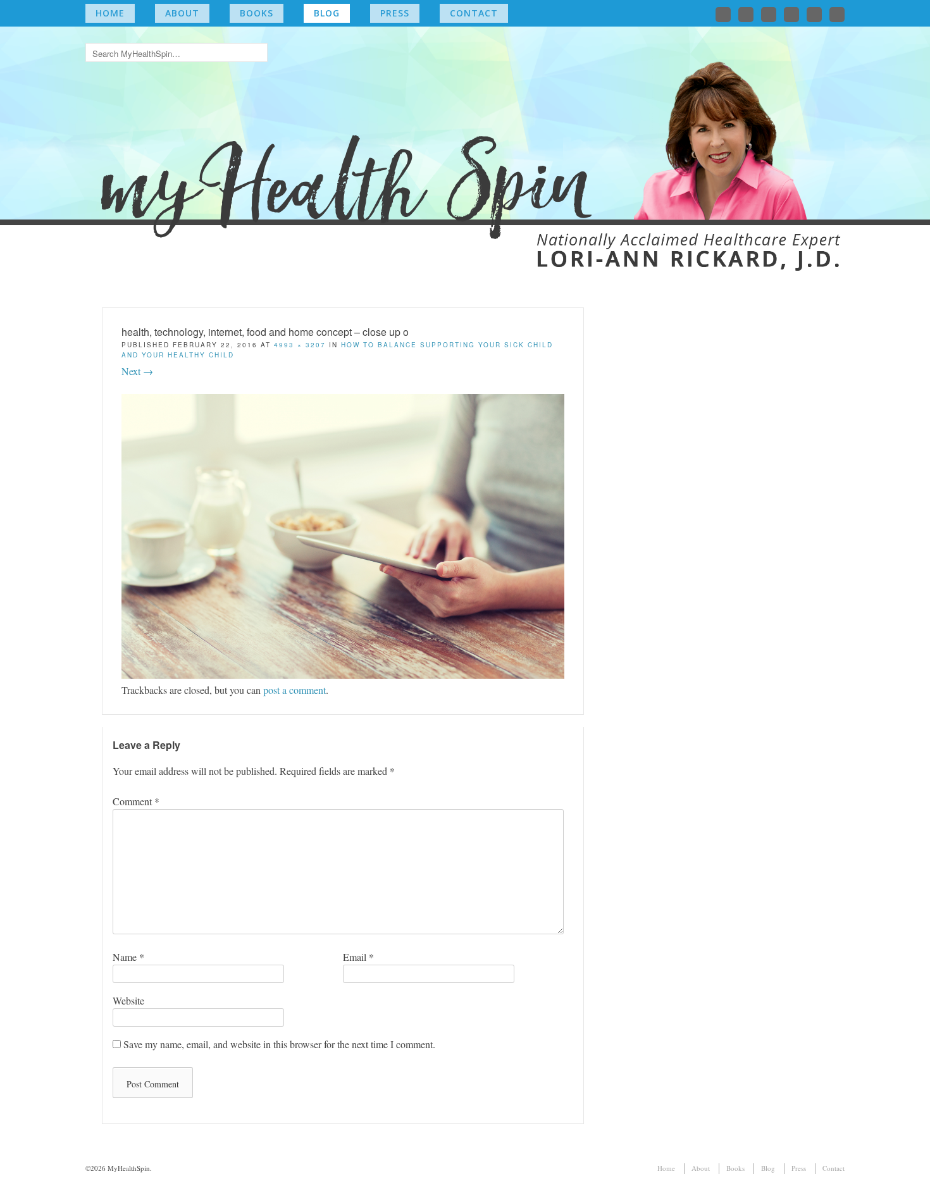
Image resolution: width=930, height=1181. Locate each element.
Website (128, 1000)
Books (256, 13)
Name (128, 956)
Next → (137, 371)
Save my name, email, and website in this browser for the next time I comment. (279, 1044)
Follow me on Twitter (723, 14)
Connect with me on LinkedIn (768, 14)
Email (358, 956)
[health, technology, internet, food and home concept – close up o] (342, 674)
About (182, 13)
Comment (136, 801)
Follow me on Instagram (791, 14)
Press (394, 13)
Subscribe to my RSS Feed (837, 14)
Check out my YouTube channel (814, 14)
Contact (474, 13)
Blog (327, 13)
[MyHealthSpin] (465, 142)
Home (110, 13)
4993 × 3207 (300, 344)
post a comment (294, 689)
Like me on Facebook (745, 14)
